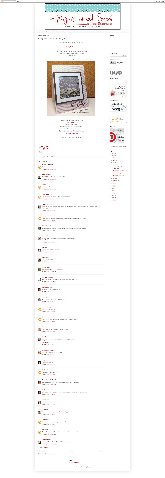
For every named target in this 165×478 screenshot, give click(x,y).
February (115, 180)
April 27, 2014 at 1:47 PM (48, 291)
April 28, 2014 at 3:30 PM (48, 424)
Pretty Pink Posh (71, 47)
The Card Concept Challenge (120, 170)
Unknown (44, 317)
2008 (112, 197)
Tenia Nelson (45, 174)
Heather (44, 267)
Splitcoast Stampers (60, 31)
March (114, 178)
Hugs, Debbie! (45, 240)
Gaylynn (44, 400)
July (114, 160)
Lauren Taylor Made (47, 350)
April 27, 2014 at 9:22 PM (48, 364)
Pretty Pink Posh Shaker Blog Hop (118, 167)
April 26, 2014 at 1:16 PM (48, 199)
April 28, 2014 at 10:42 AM (49, 384)
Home (38, 31)
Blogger (89, 467)
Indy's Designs (46, 236)
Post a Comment (44, 447)
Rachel (44, 337)
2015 (112, 153)
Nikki (43, 247)
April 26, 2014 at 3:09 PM (48, 220)
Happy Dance (45, 204)
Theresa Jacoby (46, 297)
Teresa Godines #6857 (47, 380)
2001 (112, 200)
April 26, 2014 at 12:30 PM (49, 189)
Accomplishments (47, 31)
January (115, 183)
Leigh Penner (45, 439)
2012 (112, 188)
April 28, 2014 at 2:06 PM (48, 394)
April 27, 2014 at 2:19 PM (48, 321)
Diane (43, 184)
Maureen (44, 327)
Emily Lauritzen (46, 390)
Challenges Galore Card (118, 175)
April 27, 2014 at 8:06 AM (48, 262)
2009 (112, 195)
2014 (112, 156)
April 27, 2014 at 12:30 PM (49, 282)
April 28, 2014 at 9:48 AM (48, 374)
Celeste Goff (45, 226)
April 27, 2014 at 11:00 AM (49, 272)
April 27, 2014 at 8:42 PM (48, 344)
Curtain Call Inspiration (118, 173)
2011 (112, 190)
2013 (112, 186)
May (114, 162)
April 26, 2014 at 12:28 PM (49, 179)
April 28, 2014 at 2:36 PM (48, 414)
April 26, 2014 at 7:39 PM (48, 252)
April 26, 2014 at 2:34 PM (48, 210)
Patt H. (44, 216)
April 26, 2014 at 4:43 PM (48, 242)
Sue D (43, 370)
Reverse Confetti (73, 133)
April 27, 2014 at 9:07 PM (48, 354)
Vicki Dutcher (45, 287)
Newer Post (41, 451)
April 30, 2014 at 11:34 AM (49, 444)
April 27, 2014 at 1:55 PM (48, 301)
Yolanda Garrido (46, 164)
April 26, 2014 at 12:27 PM (49, 169)
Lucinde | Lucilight (47, 307)
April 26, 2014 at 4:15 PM (48, 230)
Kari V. (44, 429)
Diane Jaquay (45, 194)
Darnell (44, 409)
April (114, 165)
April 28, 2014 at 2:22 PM (48, 404)
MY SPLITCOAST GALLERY (118, 147)
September (115, 158)
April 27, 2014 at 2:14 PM (48, 311)
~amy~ (44, 257)
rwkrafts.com (45, 342)
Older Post (101, 451)
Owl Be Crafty (46, 277)
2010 (112, 193)
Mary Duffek (45, 360)
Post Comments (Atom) (50, 454)
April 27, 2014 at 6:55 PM (48, 331)
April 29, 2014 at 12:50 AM (49, 434)
